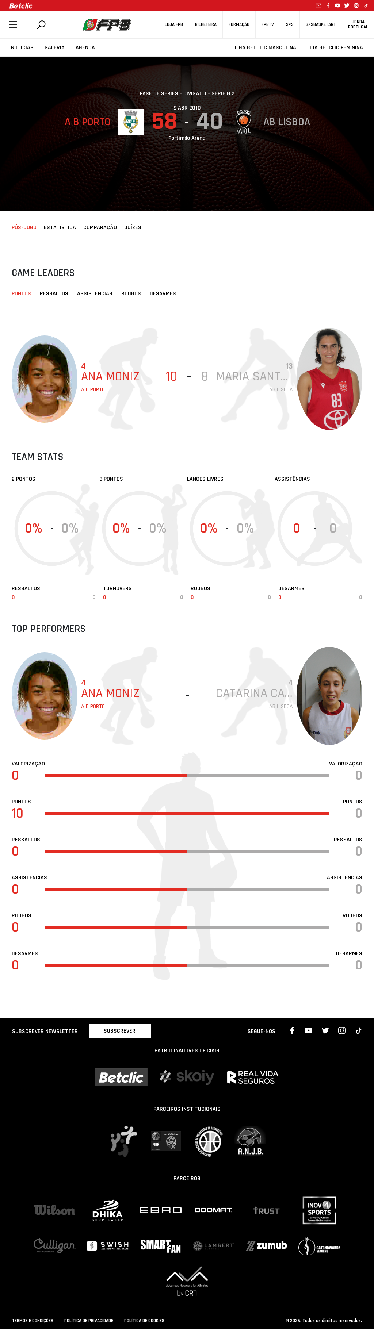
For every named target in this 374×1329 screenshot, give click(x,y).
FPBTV (268, 25)
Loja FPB (174, 25)
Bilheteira (206, 25)
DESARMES (163, 293)
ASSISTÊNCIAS (94, 293)
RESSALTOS (54, 293)
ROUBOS (131, 293)
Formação (239, 25)
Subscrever (120, 1031)
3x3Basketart (321, 25)
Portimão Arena (187, 138)
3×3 (290, 25)
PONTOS (21, 293)
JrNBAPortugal (358, 24)
